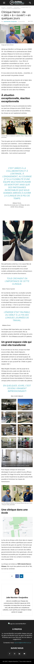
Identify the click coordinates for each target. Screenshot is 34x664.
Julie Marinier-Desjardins (10, 21)
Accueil (3, 7)
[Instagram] (14, 654)
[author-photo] (17, 595)
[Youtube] (24, 654)
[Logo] (17, 624)
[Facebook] (17, 576)
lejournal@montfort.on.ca (22, 642)
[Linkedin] (21, 576)
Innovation (16, 7)
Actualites (9, 7)
